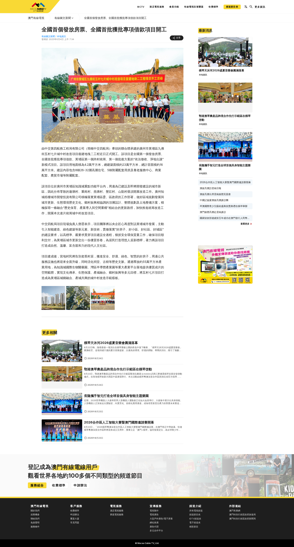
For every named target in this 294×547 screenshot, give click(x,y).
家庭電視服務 (116, 514)
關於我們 (35, 510)
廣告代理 (154, 526)
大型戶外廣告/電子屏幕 (161, 518)
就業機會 (35, 514)
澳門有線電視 (36, 18)
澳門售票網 (234, 510)
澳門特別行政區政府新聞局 (242, 518)
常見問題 (74, 522)
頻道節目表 (194, 514)
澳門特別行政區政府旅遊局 (242, 514)
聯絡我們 (35, 518)
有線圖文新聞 (62, 18)
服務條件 (35, 526)
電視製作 (154, 510)
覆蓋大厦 (74, 518)
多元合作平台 (156, 530)
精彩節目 (193, 526)
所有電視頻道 (196, 510)
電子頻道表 (194, 522)
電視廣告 (154, 514)
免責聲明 (35, 522)
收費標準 (74, 510)
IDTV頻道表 (195, 518)
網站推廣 (154, 522)
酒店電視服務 (116, 510)
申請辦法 (74, 514)
